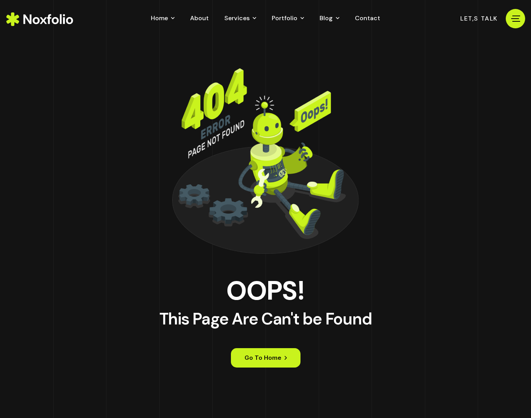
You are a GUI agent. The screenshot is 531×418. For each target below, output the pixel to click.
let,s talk (479, 19)
